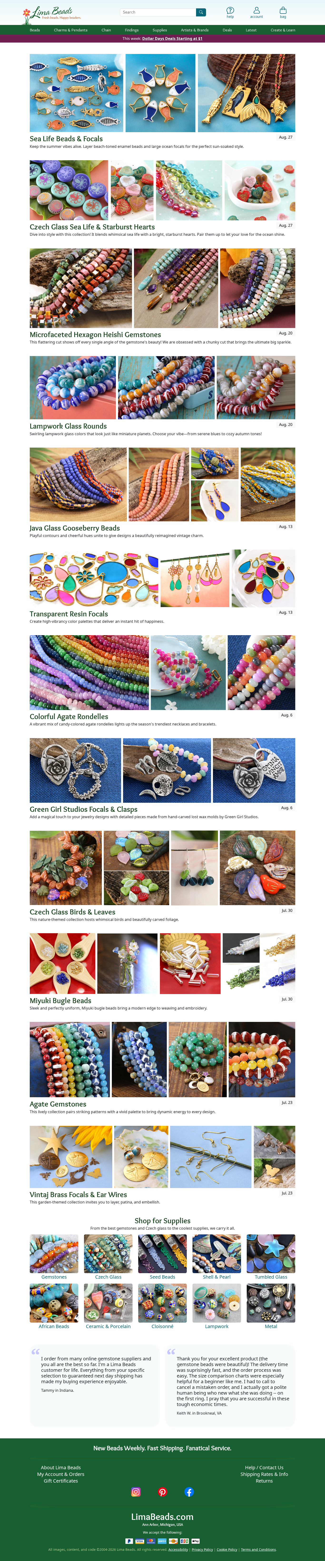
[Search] (201, 12)
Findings (132, 29)
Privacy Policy (202, 1549)
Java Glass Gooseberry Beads (75, 527)
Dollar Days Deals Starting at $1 (172, 38)
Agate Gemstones (58, 1103)
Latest (251, 29)
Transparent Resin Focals (69, 613)
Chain (106, 29)
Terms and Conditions (258, 1549)
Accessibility (178, 1549)
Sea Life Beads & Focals (66, 138)
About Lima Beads (61, 1467)
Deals (227, 29)
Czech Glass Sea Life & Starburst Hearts (92, 226)
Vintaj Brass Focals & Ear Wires (78, 1194)
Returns (264, 1481)
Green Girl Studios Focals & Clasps (84, 809)
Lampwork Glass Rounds (68, 425)
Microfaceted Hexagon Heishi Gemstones (95, 334)
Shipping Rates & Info (264, 1474)
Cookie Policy (227, 1549)
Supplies (160, 29)
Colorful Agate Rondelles (69, 716)
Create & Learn (283, 29)
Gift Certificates (61, 1481)
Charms (71, 29)
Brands (195, 29)
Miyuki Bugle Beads (60, 1000)
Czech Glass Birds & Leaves (72, 911)
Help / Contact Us (264, 1467)
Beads (35, 29)
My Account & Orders (60, 1474)
